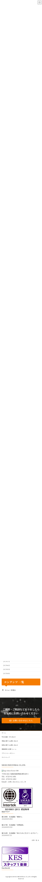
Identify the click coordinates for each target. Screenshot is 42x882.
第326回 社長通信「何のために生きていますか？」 (20, 833)
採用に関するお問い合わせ (10, 745)
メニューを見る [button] (10, 690)
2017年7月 (6, 661)
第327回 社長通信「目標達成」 (13, 825)
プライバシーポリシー (8, 753)
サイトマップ (6, 757)
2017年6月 (6, 665)
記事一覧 (35, 840)
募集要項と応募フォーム (9, 749)
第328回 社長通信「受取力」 (12, 817)
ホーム (4, 733)
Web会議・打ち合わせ (9, 737)
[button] (21, 720)
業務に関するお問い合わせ (10, 741)
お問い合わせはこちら (16, 782)
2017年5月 (6, 669)
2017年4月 (6, 673)
